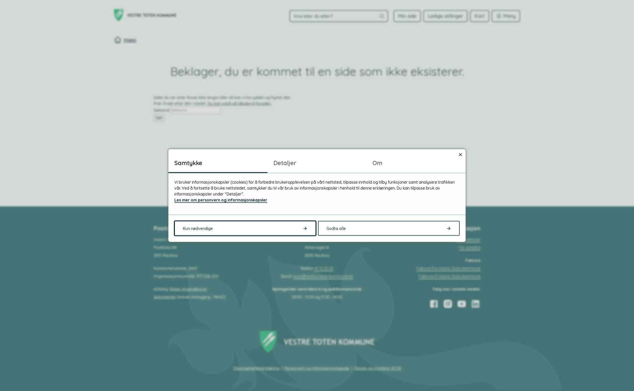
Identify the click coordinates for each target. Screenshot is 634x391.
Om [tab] (377, 163)
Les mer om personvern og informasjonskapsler (220, 199)
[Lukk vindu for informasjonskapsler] (460, 154)
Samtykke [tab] (188, 163)
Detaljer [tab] (284, 163)
